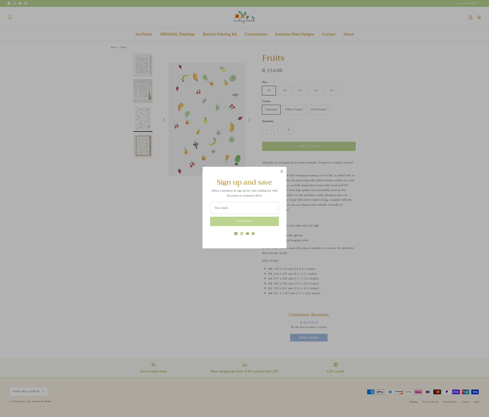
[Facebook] (236, 233)
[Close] (282, 171)
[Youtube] (247, 233)
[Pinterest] (253, 233)
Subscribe (244, 221)
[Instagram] (241, 233)
